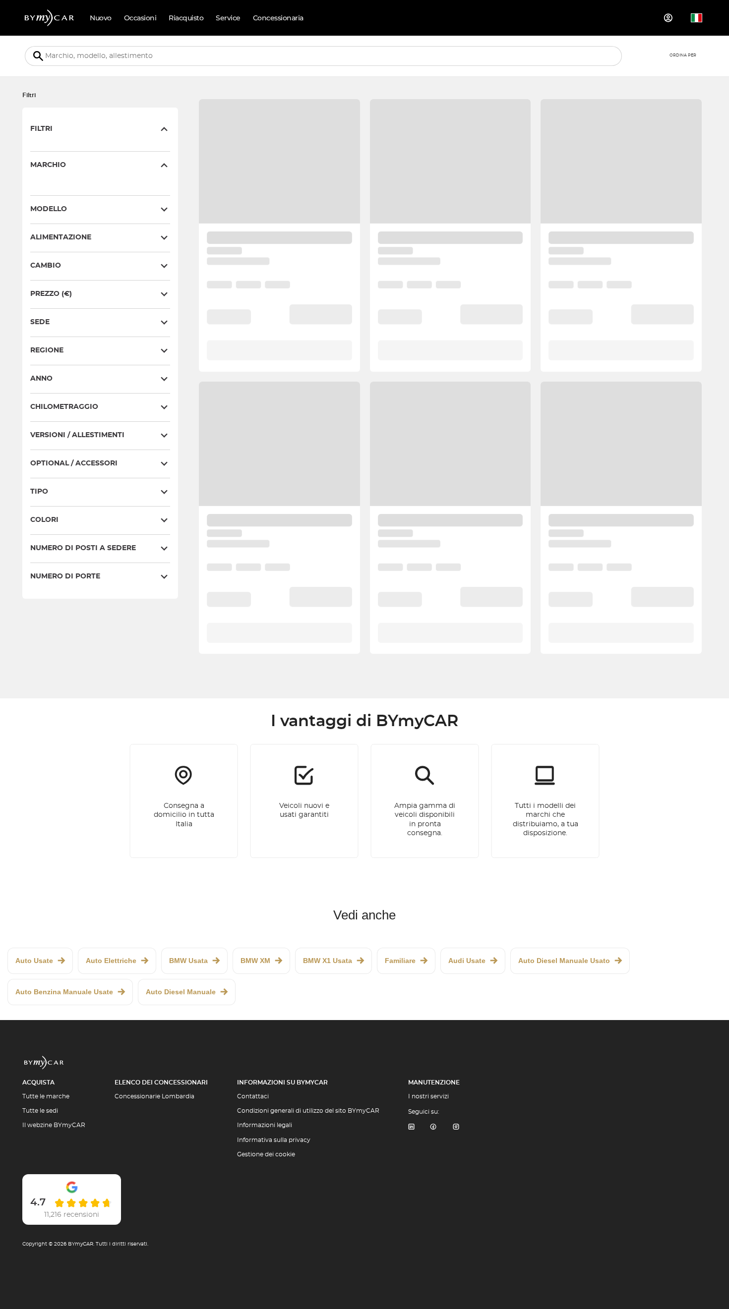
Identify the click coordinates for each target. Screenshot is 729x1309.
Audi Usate (467, 961)
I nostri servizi (428, 1096)
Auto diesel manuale (181, 992)
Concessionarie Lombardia (154, 1096)
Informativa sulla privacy (273, 1140)
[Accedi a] (668, 18)
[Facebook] (433, 1127)
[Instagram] (456, 1127)
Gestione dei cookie (266, 1154)
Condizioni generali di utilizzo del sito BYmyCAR (308, 1111)
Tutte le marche (45, 1096)
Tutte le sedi (40, 1111)
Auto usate (34, 961)
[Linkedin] (411, 1127)
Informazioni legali (264, 1125)
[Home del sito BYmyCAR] (49, 18)
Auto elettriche (111, 961)
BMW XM (255, 961)
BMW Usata (188, 961)
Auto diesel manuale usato (564, 961)
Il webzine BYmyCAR (53, 1125)
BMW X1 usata (327, 961)
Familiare (400, 961)
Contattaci (253, 1096)
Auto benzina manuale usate (64, 992)
